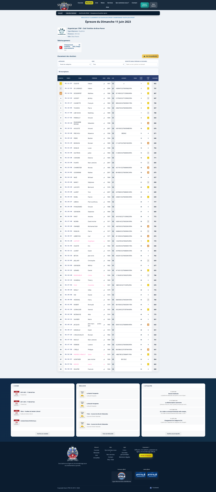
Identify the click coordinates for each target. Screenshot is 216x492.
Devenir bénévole (144, 4)
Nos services (111, 454)
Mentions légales (124, 457)
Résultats (89, 3)
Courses (80, 3)
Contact (134, 3)
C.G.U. (124, 450)
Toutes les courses (42, 434)
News (103, 3)
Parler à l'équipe (146, 455)
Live (96, 3)
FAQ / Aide (110, 460)
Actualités (96, 458)
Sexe (93, 61)
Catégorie (61, 61)
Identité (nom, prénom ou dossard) (136, 61)
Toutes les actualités (173, 434)
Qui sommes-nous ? (122, 3)
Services (110, 3)
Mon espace (153, 5)
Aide (107, 7)
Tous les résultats (108, 434)
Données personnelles (124, 453)
